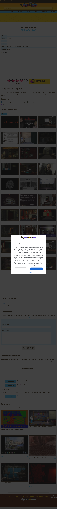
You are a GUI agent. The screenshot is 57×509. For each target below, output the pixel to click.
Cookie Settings (24, 265)
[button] (28, 272)
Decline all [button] (20, 269)
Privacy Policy (31, 265)
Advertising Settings (23, 263)
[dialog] (28, 254)
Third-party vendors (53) (26, 255)
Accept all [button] (36, 269)
